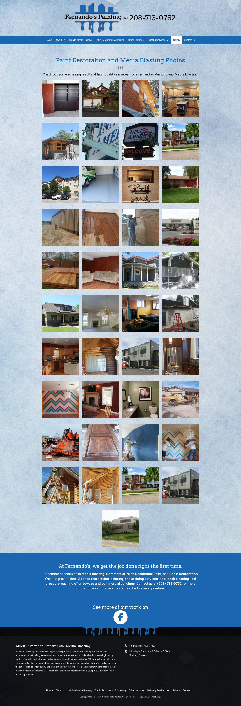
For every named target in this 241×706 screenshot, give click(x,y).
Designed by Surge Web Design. (149, 697)
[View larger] (60, 98)
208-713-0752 (146, 645)
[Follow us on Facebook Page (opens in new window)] (120, 617)
